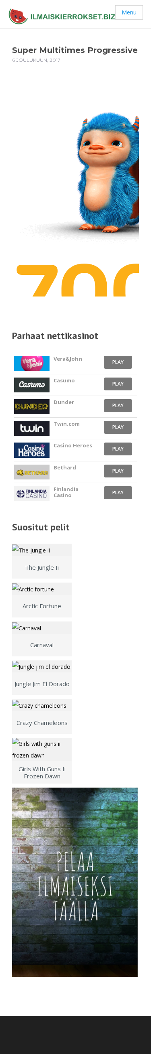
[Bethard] (32, 472)
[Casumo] (32, 385)
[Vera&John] (32, 363)
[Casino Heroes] (32, 450)
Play (118, 362)
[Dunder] (32, 406)
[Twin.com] (32, 428)
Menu (129, 12)
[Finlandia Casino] (32, 493)
